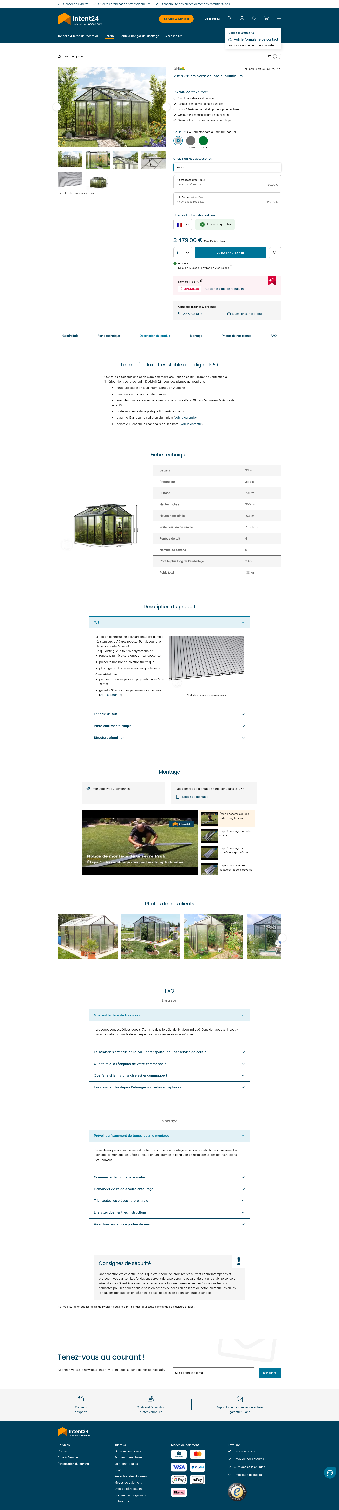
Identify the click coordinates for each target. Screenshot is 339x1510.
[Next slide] (166, 107)
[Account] (242, 19)
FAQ (274, 335)
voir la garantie (185, 417)
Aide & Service (68, 1457)
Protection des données (130, 1476)
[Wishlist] (254, 19)
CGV (117, 1470)
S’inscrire (270, 1373)
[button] (266, 18)
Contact (63, 1451)
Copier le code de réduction (224, 288)
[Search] (229, 19)
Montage (196, 335)
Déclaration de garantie (130, 1495)
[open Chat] (330, 1473)
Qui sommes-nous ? (127, 1451)
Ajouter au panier (230, 252)
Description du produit (155, 335)
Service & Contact (176, 18)
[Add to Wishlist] (275, 252)
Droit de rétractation (128, 1488)
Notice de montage (195, 796)
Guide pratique (213, 18)
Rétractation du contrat (73, 1463)
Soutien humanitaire (128, 1457)
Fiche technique (109, 335)
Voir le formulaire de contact (256, 39)
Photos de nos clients (236, 335)
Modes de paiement (128, 1482)
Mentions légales (126, 1463)
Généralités (70, 335)
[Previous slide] (57, 107)
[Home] (60, 56)
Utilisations (121, 1501)
